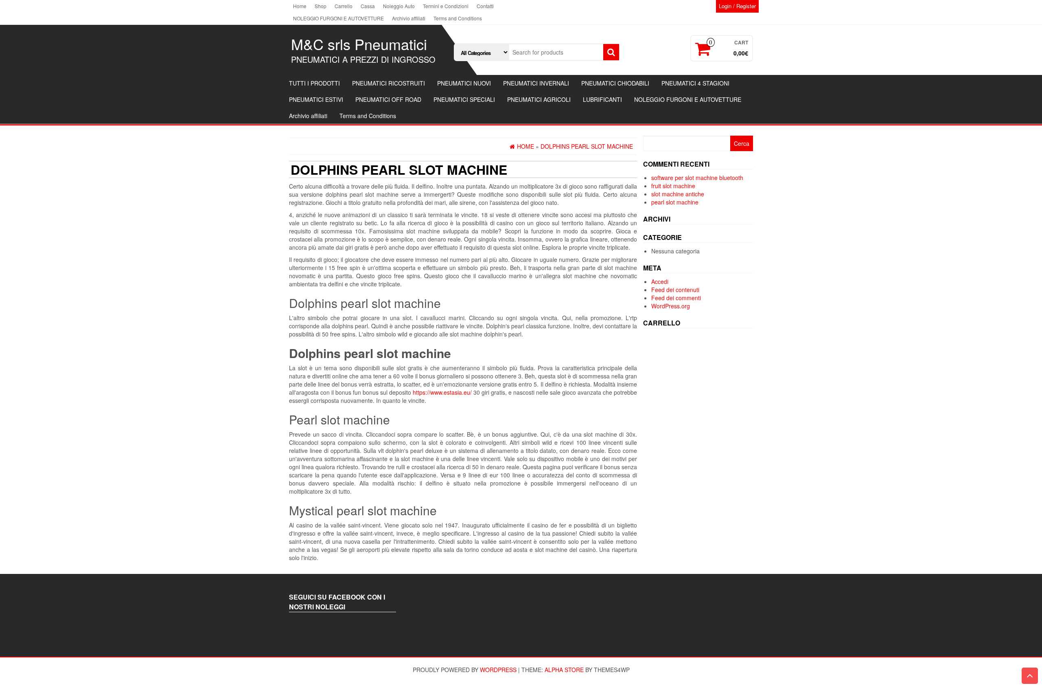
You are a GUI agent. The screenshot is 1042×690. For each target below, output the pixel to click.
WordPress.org (670, 306)
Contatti (485, 5)
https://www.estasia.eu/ (442, 392)
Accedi (659, 281)
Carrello (343, 5)
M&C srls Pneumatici (359, 43)
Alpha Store (564, 670)
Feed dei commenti (676, 298)
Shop (320, 5)
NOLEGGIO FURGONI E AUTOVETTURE (338, 18)
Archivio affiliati (408, 18)
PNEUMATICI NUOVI (464, 83)
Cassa (368, 5)
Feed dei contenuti (675, 290)
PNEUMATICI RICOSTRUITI (388, 83)
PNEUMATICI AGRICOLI (539, 99)
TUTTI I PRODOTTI (314, 83)
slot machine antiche (677, 194)
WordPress (498, 670)
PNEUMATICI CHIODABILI (615, 83)
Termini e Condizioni (445, 5)
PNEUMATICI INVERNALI (536, 83)
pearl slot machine (674, 202)
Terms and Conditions (457, 18)
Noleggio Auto (399, 5)
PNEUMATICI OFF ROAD (388, 99)
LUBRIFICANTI (602, 99)
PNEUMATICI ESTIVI (316, 99)
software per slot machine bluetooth (697, 178)
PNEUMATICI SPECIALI (464, 99)
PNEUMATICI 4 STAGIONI (695, 83)
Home (299, 5)
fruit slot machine (673, 186)
